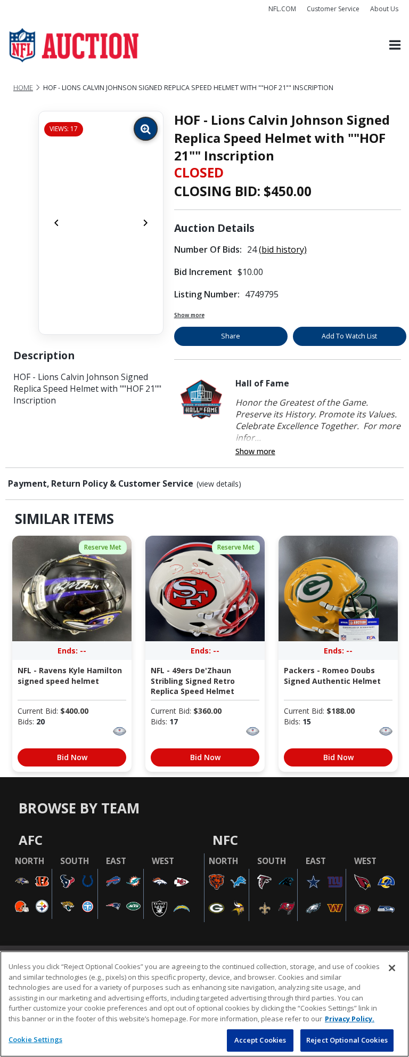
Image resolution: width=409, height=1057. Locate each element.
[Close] (392, 968)
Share (230, 336)
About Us (384, 8)
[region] (204, 1004)
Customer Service (333, 8)
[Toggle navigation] (395, 45)
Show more (189, 315)
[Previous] (56, 223)
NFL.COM (282, 8)
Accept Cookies (260, 1040)
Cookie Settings (35, 1039)
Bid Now (72, 757)
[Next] (145, 223)
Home (23, 87)
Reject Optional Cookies (347, 1040)
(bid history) (283, 249)
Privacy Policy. (349, 1018)
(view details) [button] (219, 484)
